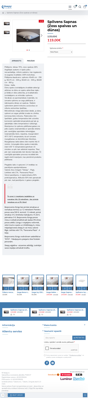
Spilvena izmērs (56, 48)
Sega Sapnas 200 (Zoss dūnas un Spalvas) (67, 292)
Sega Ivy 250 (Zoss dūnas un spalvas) (38, 292)
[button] (14, 35)
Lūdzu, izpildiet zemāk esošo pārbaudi (59, 342)
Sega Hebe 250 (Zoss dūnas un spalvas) (52, 292)
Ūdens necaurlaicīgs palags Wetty (8, 292)
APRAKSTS (16, 61)
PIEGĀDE (31, 61)
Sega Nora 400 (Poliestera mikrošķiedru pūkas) (23, 292)
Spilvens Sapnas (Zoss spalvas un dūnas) (19, 310)
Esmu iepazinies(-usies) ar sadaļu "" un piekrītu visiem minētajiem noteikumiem (65, 356)
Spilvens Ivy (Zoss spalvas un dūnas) (82, 292)
